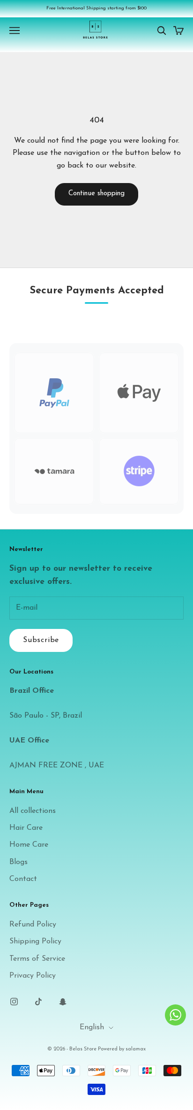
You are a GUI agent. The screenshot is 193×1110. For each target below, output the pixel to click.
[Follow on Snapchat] (62, 1001)
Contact (23, 879)
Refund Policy (32, 924)
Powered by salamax (122, 1049)
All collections (32, 811)
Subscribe (41, 640)
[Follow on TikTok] (38, 1001)
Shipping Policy (35, 941)
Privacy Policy (32, 976)
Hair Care (26, 828)
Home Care (28, 845)
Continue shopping (96, 193)
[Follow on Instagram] (14, 1001)
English (92, 1027)
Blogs (18, 862)
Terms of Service (37, 959)
